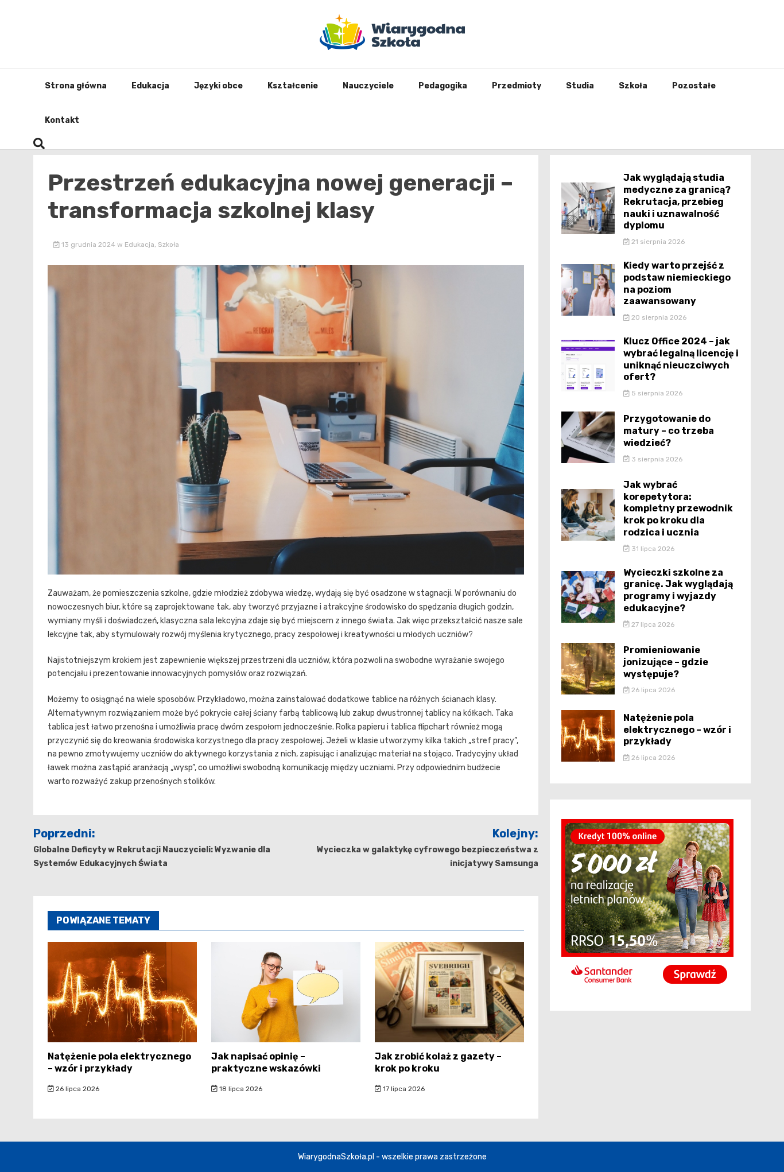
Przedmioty (516, 86)
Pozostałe (694, 86)
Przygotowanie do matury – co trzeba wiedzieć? (668, 430)
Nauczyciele (368, 86)
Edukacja (150, 86)
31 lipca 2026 (652, 549)
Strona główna (76, 86)
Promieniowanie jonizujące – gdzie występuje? (665, 662)
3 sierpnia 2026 (656, 459)
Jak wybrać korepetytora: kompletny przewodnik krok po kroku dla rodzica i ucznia (678, 508)
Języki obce (218, 86)
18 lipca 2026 (240, 1089)
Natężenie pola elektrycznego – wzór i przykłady (119, 1062)
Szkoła (633, 86)
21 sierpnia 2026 (657, 242)
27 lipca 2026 (652, 624)
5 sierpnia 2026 (656, 393)
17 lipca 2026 (403, 1089)
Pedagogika (442, 86)
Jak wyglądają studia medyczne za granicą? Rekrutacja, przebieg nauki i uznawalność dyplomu (677, 201)
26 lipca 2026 (76, 1089)
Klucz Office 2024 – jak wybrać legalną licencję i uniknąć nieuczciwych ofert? (681, 359)
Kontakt (62, 120)
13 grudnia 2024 (88, 244)
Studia (580, 86)
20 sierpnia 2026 (658, 317)
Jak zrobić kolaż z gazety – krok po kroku (438, 1062)
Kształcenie (292, 86)
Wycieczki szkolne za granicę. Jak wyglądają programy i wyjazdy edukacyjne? (678, 590)
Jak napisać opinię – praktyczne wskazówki (266, 1062)
